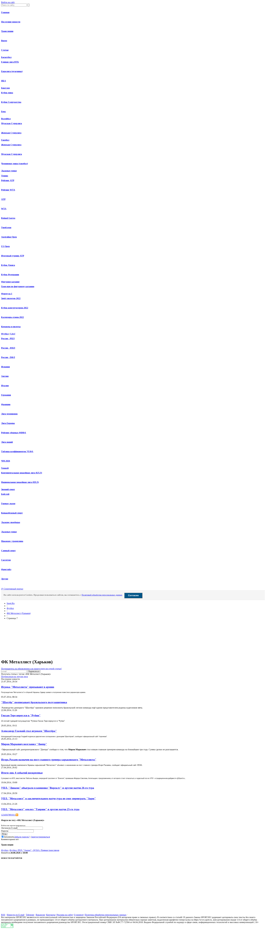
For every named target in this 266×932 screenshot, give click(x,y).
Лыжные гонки (9, 171)
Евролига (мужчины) (12, 71)
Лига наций (7, 442)
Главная (5, 12)
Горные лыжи (8, 503)
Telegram (30, 915)
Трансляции (7, 31)
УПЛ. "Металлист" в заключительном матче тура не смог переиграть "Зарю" (48, 798)
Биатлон (5, 88)
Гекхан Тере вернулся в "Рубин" (21, 715)
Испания (5, 367)
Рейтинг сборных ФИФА (13, 432)
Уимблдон (6, 227)
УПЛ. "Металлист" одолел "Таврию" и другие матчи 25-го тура (40, 809)
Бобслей (5, 494)
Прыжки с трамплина (12, 541)
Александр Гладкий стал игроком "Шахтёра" (29, 730)
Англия (5, 376)
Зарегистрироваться (40, 837)
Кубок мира (7, 92)
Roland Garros (8, 218)
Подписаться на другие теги (14, 676)
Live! (12, 334)
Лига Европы (8, 423)
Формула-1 (6, 293)
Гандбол (5, 140)
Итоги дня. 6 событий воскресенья (22, 772)
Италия (5, 385)
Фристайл (6, 569)
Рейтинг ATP (7, 180)
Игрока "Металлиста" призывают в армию (27, 686)
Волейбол (6, 119)
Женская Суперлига (11, 133)
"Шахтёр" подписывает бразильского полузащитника (34, 702)
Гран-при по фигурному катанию (17, 286)
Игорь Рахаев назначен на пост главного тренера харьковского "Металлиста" (48, 759)
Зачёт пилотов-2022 (11, 298)
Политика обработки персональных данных (105, 915)
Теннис (4, 176)
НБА (3, 81)
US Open (5, 246)
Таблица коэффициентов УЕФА (17, 451)
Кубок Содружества (11, 102)
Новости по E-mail (15, 915)
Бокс (3, 111)
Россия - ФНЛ (8, 348)
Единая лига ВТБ (10, 62)
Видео (4, 40)
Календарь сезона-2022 (12, 317)
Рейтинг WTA (8, 190)
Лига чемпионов (9, 414)
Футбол (5, 334)
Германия (6, 395)
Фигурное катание (10, 282)
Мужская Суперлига (11, 123)
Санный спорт (8, 550)
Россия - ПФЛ (8, 357)
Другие (4, 579)
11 (14, 815)
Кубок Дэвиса (8, 265)
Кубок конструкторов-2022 (14, 308)
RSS (3, 915)
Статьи (4, 50)
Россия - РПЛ (8, 338)
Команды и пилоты (11, 326)
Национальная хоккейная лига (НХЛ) (20, 482)
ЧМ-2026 (5, 461)
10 (12, 815)
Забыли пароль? (22, 837)
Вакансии (40, 915)
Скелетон (6, 560)
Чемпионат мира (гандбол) (14, 163)
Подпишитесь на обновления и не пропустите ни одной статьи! (31, 668)
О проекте (79, 915)
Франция (5, 404)
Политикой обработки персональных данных (102, 595)
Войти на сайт (8, 2)
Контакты (50, 915)
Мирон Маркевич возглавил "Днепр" (24, 744)
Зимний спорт (8, 489)
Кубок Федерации (10, 274)
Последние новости (10, 22)
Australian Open (9, 237)
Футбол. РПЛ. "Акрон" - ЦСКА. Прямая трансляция (34, 850)
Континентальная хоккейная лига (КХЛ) (21, 473)
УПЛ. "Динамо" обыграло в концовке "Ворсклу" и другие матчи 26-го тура (47, 787)
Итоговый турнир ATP (12, 256)
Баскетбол (6, 57)
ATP (3, 199)
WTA (3, 208)
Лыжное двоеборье (10, 522)
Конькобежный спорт (12, 513)
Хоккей (5, 468)
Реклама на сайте (65, 915)
